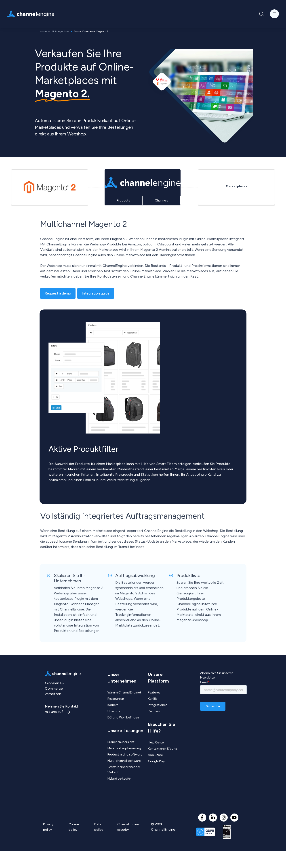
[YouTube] (234, 818)
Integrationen (157, 705)
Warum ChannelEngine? (124, 692)
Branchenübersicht (121, 742)
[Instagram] (224, 818)
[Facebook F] (202, 818)
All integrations (60, 31)
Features (154, 692)
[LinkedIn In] (213, 818)
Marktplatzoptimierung (124, 748)
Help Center (156, 742)
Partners (154, 711)
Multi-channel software (124, 761)
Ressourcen (115, 699)
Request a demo (58, 293)
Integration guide (95, 293)
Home (43, 31)
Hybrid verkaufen (119, 778)
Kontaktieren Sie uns (162, 749)
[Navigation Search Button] (261, 14)
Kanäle (152, 699)
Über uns (113, 711)
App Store (155, 755)
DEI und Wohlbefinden (123, 717)
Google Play (156, 761)
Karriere (112, 705)
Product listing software (124, 754)
